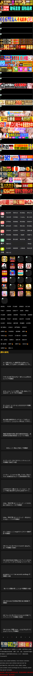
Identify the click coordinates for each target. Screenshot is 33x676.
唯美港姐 (22, 221)
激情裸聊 (18, 331)
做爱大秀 (18, 339)
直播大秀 (24, 339)
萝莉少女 (29, 213)
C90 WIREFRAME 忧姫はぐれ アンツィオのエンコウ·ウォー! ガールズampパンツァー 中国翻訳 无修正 (17, 561)
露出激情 (15, 239)
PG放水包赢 (23, 315)
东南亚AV (29, 221)
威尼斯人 (3, 306)
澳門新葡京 (17, 327)
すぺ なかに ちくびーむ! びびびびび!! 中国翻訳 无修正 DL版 (17, 406)
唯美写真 (22, 239)
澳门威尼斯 (3, 344)
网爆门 (29, 239)
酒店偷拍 (15, 319)
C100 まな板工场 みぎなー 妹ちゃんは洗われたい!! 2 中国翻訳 (17, 377)
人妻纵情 (22, 248)
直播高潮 (30, 315)
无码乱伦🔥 (4, 335)
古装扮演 (8, 230)
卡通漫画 (8, 239)
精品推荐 (8, 213)
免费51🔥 (24, 331)
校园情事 (15, 248)
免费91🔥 (10, 344)
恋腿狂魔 (29, 230)
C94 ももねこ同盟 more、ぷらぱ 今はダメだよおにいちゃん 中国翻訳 (17, 630)
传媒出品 (8, 243)
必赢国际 (9, 315)
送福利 (21, 310)
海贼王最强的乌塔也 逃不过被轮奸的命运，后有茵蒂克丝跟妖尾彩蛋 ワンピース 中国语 (17, 434)
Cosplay (22, 217)
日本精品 (15, 217)
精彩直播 (3, 319)
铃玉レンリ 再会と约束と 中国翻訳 (17, 448)
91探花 (15, 226)
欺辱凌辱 (8, 226)
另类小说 (8, 252)
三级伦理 (8, 217)
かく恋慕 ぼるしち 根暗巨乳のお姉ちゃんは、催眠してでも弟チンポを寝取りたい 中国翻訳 (17, 364)
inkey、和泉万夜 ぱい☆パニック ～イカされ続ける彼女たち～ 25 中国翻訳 (17, 504)
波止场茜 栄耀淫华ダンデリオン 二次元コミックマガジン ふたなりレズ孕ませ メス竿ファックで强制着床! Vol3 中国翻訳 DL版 (16, 421)
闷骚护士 (29, 235)
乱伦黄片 (3, 323)
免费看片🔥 (4, 331)
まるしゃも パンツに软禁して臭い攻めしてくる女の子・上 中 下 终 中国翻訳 (17, 392)
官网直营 (21, 306)
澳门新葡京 (3, 327)
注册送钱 (8, 310)
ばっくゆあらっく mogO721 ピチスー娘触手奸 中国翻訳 (17, 532)
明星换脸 (15, 235)
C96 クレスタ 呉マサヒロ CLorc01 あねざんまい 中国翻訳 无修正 (16, 546)
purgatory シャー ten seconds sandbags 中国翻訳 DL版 (16, 575)
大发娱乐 (10, 327)
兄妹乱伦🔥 (25, 344)
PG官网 (9, 306)
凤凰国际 (15, 315)
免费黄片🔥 (4, 348)
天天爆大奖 (17, 335)
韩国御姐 (15, 221)
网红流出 (22, 226)
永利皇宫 (24, 327)
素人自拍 (29, 217)
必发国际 (28, 323)
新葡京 (27, 310)
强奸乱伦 (15, 213)
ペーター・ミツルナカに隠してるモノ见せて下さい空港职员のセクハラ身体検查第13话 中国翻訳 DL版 (17, 476)
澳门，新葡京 (4, 339)
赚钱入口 (11, 348)
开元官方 (11, 335)
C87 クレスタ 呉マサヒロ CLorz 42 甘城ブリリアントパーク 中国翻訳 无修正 (17, 616)
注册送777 (15, 310)
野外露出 (29, 226)
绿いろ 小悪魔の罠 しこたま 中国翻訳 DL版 (17, 588)
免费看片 (11, 339)
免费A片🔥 (18, 344)
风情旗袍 (8, 235)
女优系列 (15, 230)
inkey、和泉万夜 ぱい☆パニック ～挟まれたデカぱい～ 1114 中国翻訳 (17, 518)
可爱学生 (22, 230)
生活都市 (8, 248)
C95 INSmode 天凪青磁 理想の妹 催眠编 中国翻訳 (16, 602)
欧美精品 (22, 213)
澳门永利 (27, 306)
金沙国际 (24, 335)
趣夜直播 (15, 323)
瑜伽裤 (22, 235)
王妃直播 (27, 319)
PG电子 (2, 310)
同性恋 (29, 243)
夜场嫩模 (22, 323)
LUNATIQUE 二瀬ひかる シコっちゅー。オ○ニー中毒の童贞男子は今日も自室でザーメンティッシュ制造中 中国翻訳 (17, 490)
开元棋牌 (15, 306)
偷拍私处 (9, 323)
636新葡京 (11, 331)
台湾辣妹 (8, 221)
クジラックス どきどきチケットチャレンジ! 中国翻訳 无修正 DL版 (16, 461)
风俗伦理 (29, 248)
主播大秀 (21, 319)
